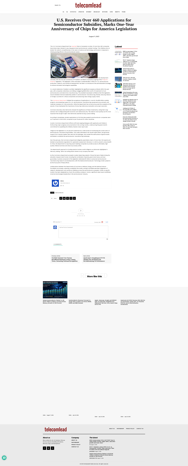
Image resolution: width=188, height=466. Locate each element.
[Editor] (55, 183)
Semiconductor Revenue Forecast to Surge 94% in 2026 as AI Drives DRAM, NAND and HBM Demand (80, 302)
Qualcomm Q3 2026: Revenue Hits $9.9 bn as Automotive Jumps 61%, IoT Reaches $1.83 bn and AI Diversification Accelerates (133, 302)
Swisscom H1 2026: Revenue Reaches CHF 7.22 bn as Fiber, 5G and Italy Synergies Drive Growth (130, 126)
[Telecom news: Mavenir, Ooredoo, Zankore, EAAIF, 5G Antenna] (118, 79)
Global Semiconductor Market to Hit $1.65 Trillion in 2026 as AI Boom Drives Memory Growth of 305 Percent (130, 71)
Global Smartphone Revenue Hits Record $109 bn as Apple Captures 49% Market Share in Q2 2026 (130, 94)
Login (106, 222)
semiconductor (59, 192)
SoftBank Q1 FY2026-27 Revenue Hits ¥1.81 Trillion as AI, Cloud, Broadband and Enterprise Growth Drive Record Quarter (130, 111)
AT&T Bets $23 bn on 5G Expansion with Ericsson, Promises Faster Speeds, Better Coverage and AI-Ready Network (129, 86)
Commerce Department (59, 100)
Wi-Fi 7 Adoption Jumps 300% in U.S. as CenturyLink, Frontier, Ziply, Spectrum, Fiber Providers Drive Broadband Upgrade (130, 62)
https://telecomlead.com (65, 183)
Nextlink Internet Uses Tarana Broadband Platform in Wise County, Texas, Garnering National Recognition (64, 259)
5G (90, 444)
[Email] (74, 198)
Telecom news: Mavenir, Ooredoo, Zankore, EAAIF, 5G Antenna (129, 79)
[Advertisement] (126, 141)
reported (74, 46)
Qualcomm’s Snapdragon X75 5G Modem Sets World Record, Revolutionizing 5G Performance (94, 259)
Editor (62, 181)
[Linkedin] (64, 198)
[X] (63, 185)
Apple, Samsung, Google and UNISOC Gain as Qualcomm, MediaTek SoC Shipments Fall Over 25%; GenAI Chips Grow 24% (106, 302)
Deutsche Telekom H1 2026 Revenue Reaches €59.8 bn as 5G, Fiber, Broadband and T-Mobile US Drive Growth (130, 119)
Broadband (92, 451)
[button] (58, 5)
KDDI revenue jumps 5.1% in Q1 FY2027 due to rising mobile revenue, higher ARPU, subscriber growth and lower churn (130, 54)
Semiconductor (93, 458)
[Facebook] (61, 185)
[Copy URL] (60, 198)
